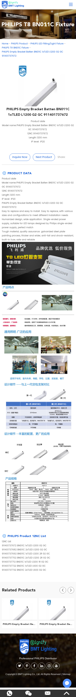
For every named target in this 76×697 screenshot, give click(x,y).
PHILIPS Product (19, 43)
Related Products (19, 590)
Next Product (44, 157)
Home (5, 43)
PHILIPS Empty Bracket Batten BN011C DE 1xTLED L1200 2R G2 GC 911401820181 (57, 624)
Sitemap (66, 674)
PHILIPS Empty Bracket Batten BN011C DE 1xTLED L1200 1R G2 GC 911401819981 (20, 624)
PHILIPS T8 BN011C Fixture (15, 48)
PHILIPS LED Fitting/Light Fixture (46, 43)
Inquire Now (19, 157)
